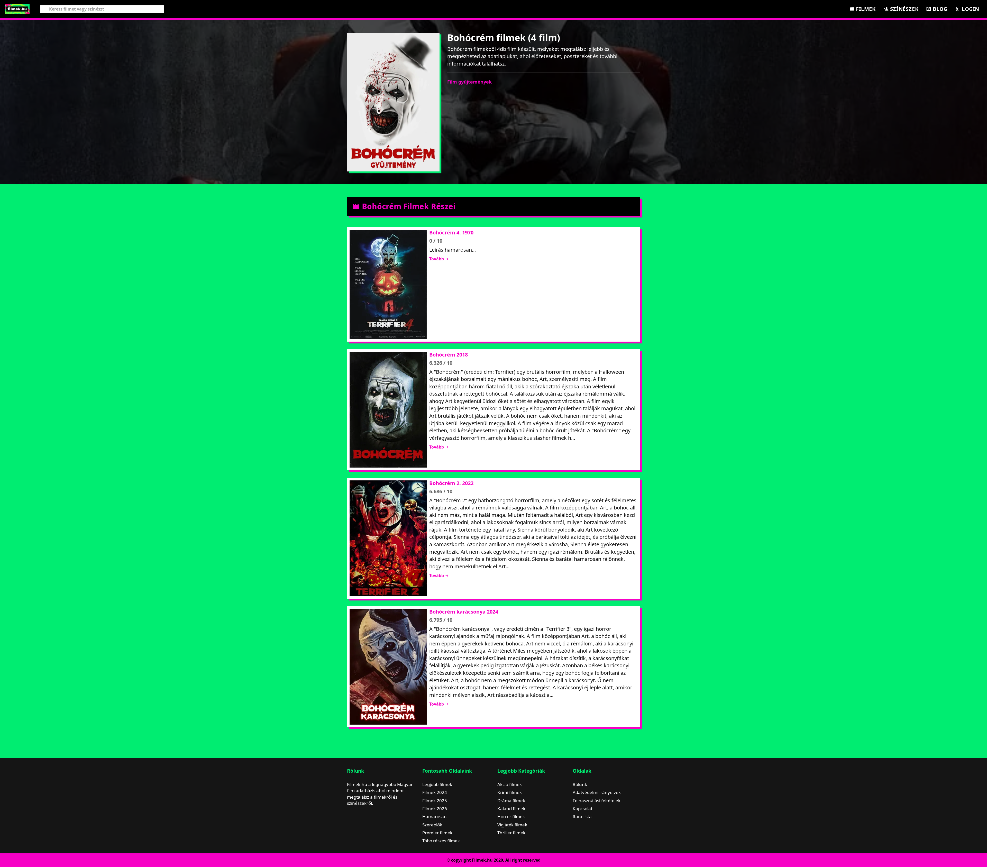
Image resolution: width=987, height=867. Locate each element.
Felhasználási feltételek (596, 801)
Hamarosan (434, 816)
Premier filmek (437, 833)
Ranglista (582, 816)
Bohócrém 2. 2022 (451, 483)
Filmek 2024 (434, 792)
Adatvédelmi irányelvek (597, 792)
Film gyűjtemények (469, 82)
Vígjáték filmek (512, 825)
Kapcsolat (582, 808)
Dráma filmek (511, 801)
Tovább (437, 259)
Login (969, 8)
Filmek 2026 (434, 808)
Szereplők (432, 825)
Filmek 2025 (434, 801)
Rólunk (580, 784)
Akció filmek (509, 784)
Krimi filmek (509, 792)
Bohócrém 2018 (448, 354)
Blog (939, 8)
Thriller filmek (511, 833)
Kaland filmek (511, 808)
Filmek (864, 8)
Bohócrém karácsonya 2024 (463, 611)
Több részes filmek (441, 841)
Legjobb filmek (437, 784)
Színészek (903, 8)
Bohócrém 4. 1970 (451, 232)
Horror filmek (511, 816)
